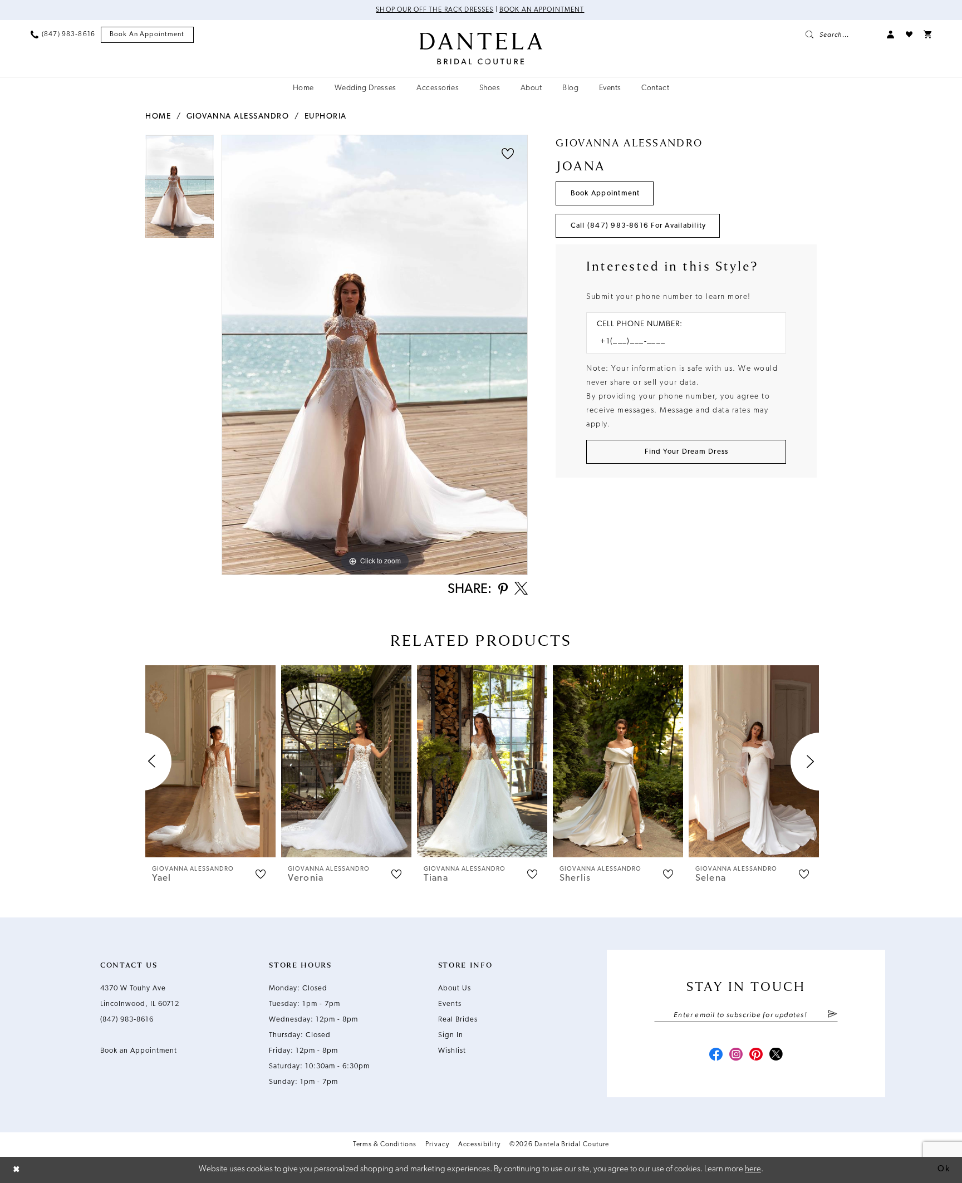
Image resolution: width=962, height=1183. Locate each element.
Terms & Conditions (385, 1144)
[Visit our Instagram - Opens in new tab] (736, 1055)
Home (158, 116)
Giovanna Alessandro (237, 116)
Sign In (450, 1035)
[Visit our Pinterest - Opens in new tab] (756, 1055)
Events (450, 1004)
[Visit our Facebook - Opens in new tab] (716, 1055)
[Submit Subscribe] (832, 1015)
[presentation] (210, 761)
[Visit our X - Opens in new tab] (776, 1055)
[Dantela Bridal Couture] (481, 48)
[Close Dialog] (17, 1170)
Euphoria (326, 116)
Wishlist (452, 1050)
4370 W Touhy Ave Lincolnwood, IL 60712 (139, 996)
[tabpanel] (179, 190)
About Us (454, 988)
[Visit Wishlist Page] (909, 34)
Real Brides (458, 1019)
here (753, 1169)
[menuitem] (63, 34)
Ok (944, 1169)
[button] (890, 34)
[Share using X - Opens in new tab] (521, 589)
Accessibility (479, 1144)
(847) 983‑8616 (127, 1019)
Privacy (437, 1144)
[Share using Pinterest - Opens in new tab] (503, 589)
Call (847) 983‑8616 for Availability (638, 225)
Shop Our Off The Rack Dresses (434, 10)
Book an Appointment (542, 10)
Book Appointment (605, 193)
